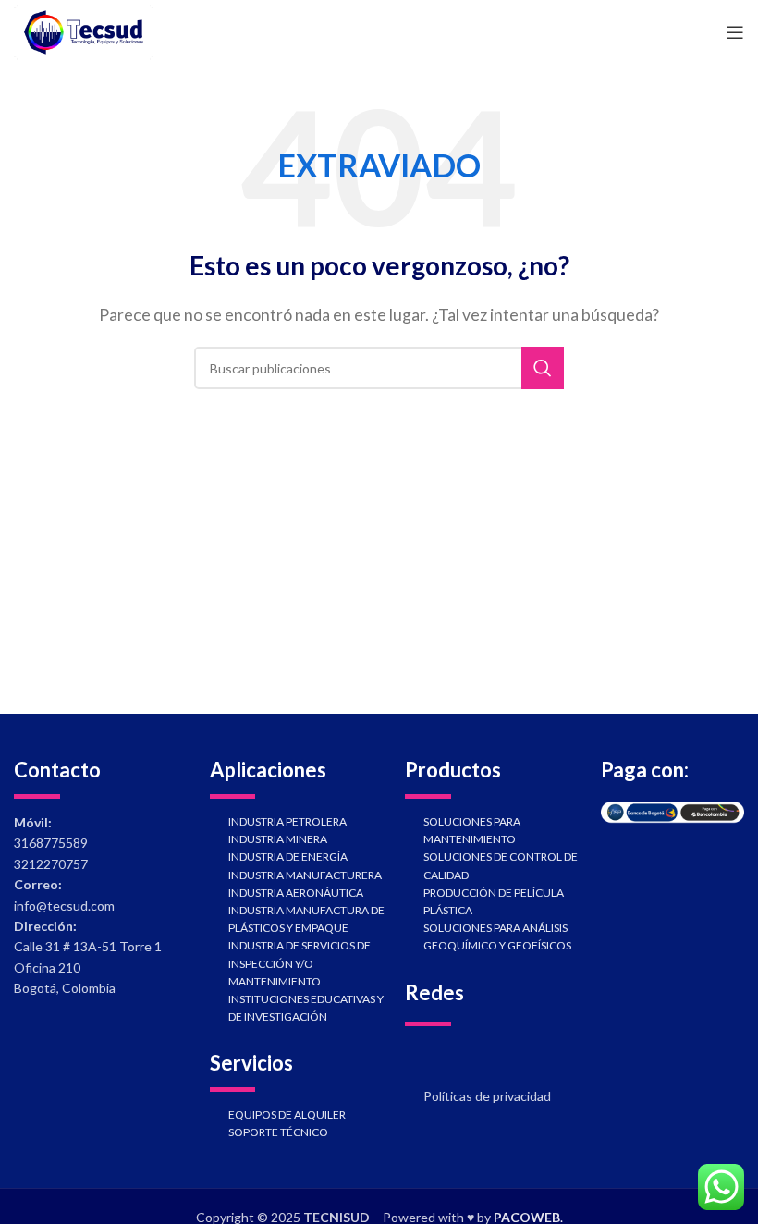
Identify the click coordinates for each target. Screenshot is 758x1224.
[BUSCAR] (542, 368)
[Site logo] (83, 30)
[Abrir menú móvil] (734, 32)
